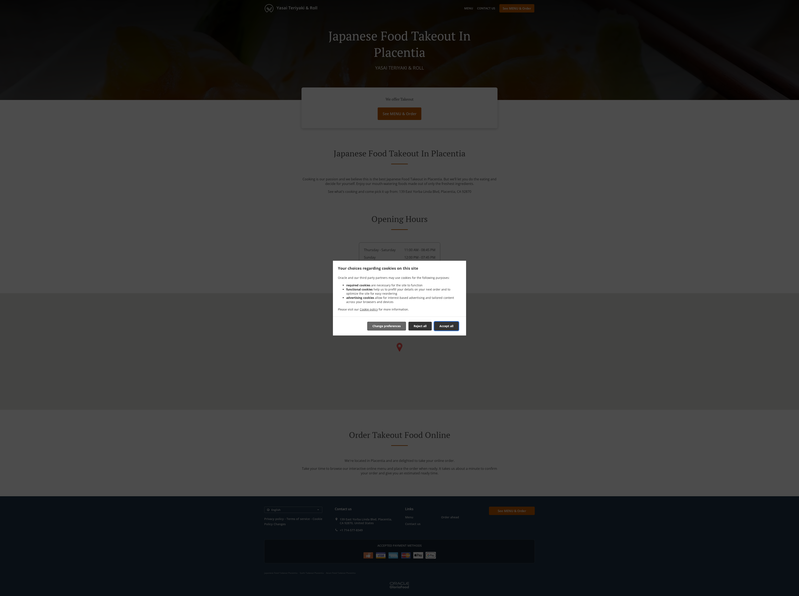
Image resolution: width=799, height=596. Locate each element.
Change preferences (386, 326)
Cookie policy (369, 309)
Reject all (420, 326)
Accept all (446, 326)
